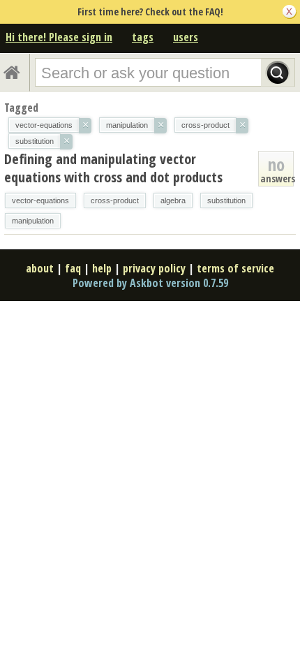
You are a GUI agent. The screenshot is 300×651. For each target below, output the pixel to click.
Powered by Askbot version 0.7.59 (150, 283)
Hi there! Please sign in (59, 37)
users (185, 37)
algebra (173, 200)
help (102, 268)
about (40, 268)
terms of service (235, 268)
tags (142, 37)
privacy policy (154, 268)
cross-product (115, 200)
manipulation (33, 221)
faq (73, 268)
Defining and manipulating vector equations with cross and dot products (113, 167)
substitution (226, 200)
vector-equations (40, 200)
